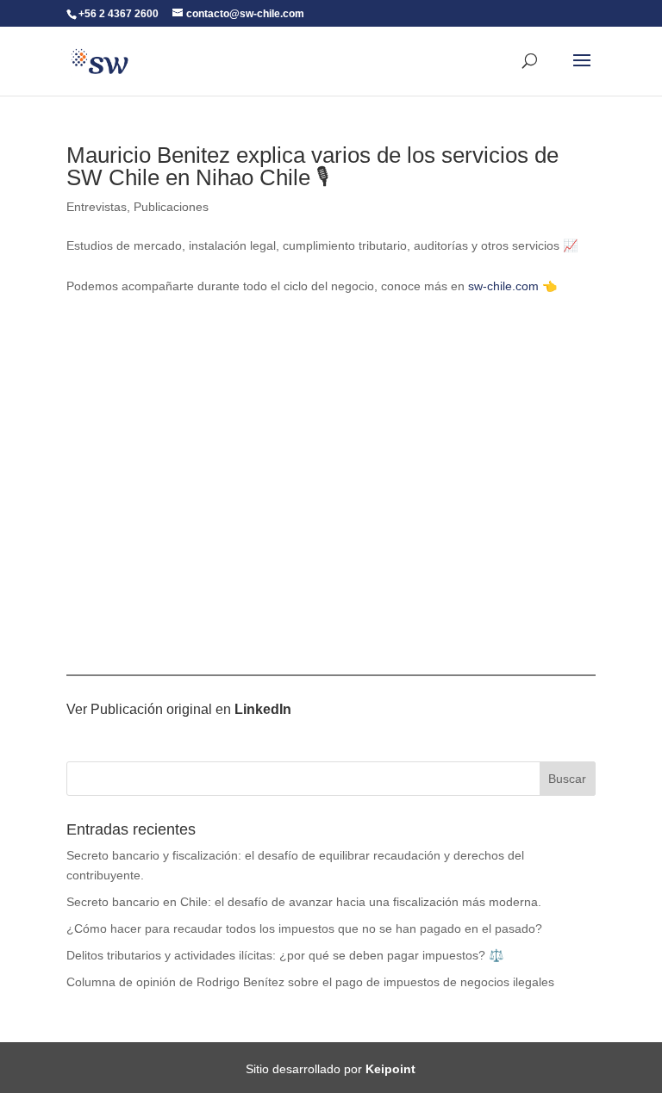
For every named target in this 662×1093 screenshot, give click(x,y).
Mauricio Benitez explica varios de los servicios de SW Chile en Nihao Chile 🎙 (312, 166)
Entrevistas (96, 207)
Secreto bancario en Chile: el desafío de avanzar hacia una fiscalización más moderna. (303, 902)
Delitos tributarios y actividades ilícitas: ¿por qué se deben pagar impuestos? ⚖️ (284, 955)
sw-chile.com (503, 286)
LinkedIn (262, 709)
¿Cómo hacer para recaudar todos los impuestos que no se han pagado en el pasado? (304, 928)
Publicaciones (171, 207)
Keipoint (390, 1069)
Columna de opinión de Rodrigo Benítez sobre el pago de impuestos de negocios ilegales (310, 982)
